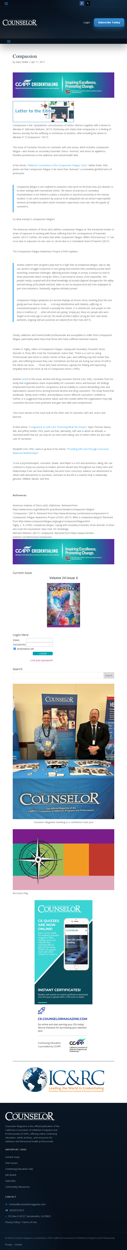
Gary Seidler (22, 61)
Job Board (10, 1174)
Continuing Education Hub (19, 1168)
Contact (18, 1244)
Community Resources (17, 1186)
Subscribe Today (109, 22)
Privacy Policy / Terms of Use (21, 1222)
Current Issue (12, 1157)
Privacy (8, 1244)
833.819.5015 (17, 1210)
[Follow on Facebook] (82, 3)
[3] (63, 95)
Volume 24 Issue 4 (63, 578)
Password (19, 644)
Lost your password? (41, 660)
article (25, 379)
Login (87, 22)
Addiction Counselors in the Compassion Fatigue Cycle (57, 165)
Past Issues (11, 1163)
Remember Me (25, 648)
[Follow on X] (88, 3)
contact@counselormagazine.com (27, 1204)
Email (16, 640)
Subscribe (10, 1180)
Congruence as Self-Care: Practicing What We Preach (57, 427)
